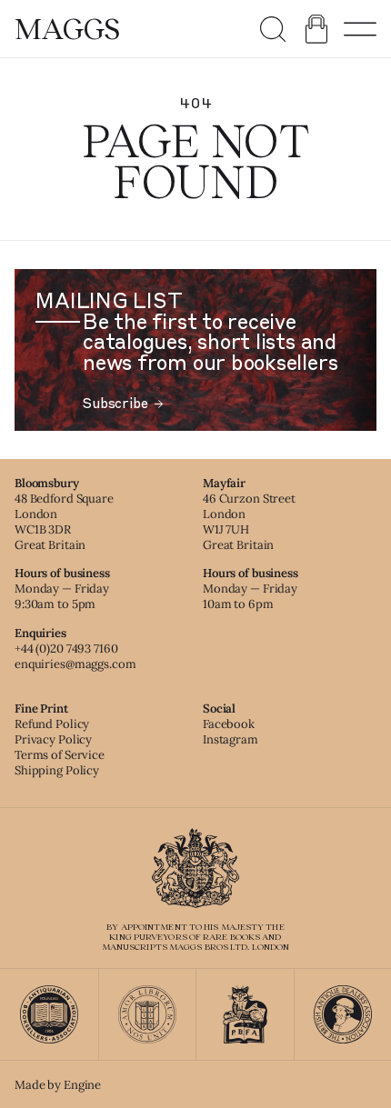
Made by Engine (58, 1085)
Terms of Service (60, 755)
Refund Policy (52, 724)
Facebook (229, 724)
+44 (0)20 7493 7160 (66, 648)
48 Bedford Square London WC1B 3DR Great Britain (64, 522)
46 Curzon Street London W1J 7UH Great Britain (249, 522)
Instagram (230, 739)
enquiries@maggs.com (75, 664)
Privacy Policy (53, 739)
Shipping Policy (57, 770)
